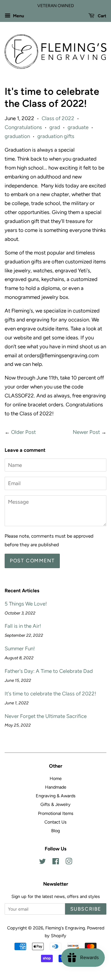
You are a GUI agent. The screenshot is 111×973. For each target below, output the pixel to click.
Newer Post (86, 432)
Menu (18, 16)
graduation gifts (55, 136)
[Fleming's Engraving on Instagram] (68, 862)
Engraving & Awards (56, 796)
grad (54, 127)
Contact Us (55, 822)
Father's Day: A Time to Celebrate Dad (49, 671)
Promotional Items (55, 813)
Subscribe (85, 909)
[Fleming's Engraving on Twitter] (42, 862)
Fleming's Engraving (65, 928)
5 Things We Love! (26, 604)
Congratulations (23, 127)
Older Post (23, 432)
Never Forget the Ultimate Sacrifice (46, 716)
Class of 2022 (58, 118)
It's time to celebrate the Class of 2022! (50, 693)
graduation (17, 136)
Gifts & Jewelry (55, 804)
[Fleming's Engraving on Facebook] (55, 862)
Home (56, 778)
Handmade (55, 787)
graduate (78, 127)
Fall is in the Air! (23, 626)
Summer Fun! (20, 648)
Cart (101, 16)
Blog (55, 830)
